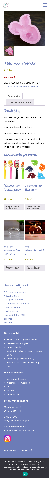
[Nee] (45, 468)
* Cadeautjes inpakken (15, 292)
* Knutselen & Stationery (16, 303)
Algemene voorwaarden (18, 382)
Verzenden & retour (16, 379)
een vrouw (33, 86)
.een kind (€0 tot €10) (14, 315)
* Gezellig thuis (11, 296)
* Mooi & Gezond (12, 307)
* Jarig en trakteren (13, 299)
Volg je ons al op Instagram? (18, 450)
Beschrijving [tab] (14, 96)
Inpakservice (13, 394)
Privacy (10, 390)
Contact (10, 386)
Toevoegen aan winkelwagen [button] (13, 207)
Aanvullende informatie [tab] (19, 102)
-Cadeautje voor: (12, 311)
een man (23, 86)
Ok (25, 474)
